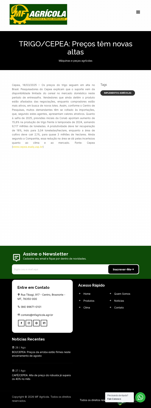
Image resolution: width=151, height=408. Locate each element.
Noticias (118, 300)
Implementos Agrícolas (117, 93)
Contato (118, 307)
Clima (86, 307)
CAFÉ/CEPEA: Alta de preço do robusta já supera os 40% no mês (41, 377)
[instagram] (29, 323)
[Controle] (36, 323)
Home (86, 293)
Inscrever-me (122, 269)
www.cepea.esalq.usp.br (28, 146)
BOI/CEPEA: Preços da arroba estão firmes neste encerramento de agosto (41, 353)
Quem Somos (121, 293)
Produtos (88, 300)
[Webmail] (44, 323)
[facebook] (21, 323)
